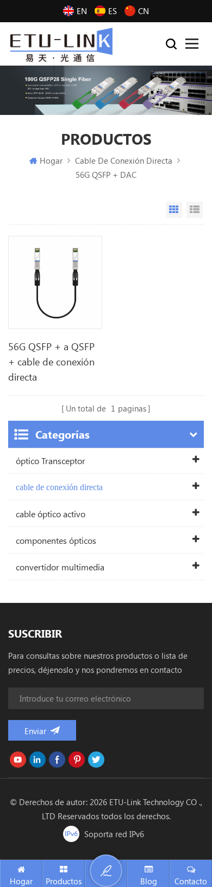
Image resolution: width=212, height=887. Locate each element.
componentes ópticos (56, 540)
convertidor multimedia (60, 567)
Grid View (174, 210)
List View (194, 210)
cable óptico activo (50, 513)
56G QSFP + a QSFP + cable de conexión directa (51, 361)
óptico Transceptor (50, 460)
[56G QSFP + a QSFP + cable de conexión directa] (55, 283)
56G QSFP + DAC (106, 174)
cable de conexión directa (123, 160)
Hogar (51, 160)
